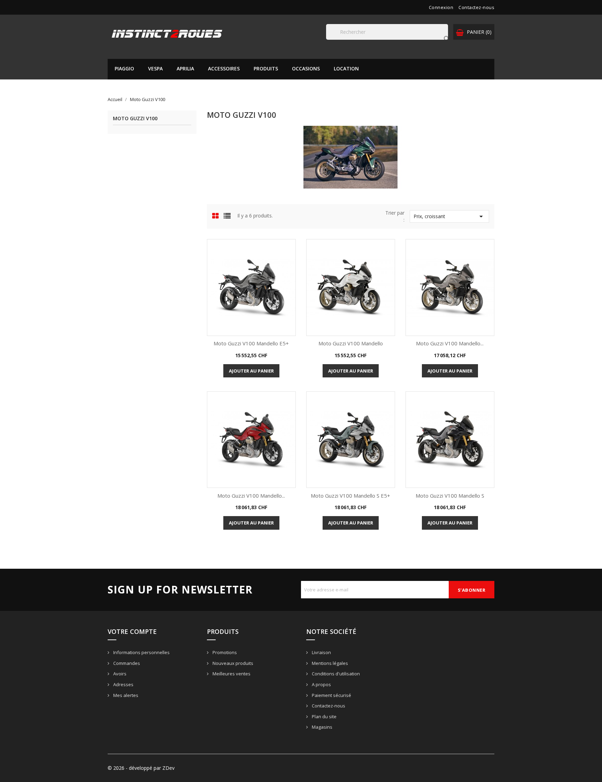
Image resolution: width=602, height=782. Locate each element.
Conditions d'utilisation (335, 673)
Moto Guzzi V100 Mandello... (450, 343)
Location (346, 68)
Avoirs (119, 673)
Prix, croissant (449, 216)
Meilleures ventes (230, 673)
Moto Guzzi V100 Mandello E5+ (251, 343)
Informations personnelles (141, 652)
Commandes (126, 663)
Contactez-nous (476, 7)
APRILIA (185, 68)
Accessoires (224, 68)
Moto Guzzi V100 (135, 119)
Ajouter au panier (251, 371)
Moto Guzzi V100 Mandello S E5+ (350, 495)
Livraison (321, 652)
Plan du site (324, 716)
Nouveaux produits (232, 663)
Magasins (321, 727)
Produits (266, 68)
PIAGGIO (124, 68)
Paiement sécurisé (331, 695)
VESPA (155, 68)
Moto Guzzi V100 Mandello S (450, 495)
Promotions (224, 652)
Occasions (306, 68)
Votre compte (132, 631)
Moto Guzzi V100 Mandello (350, 343)
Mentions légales (329, 663)
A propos (321, 684)
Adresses (122, 684)
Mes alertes (125, 695)
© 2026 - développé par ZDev (141, 768)
